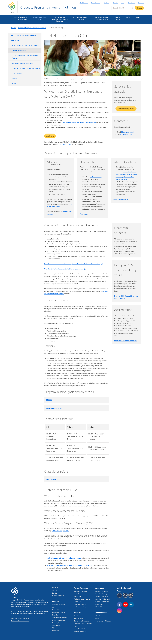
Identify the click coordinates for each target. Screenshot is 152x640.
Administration (78, 618)
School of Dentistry (101, 596)
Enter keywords (117, 12)
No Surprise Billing (80, 607)
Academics (99, 588)
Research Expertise (80, 631)
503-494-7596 (127, 135)
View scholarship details (126, 109)
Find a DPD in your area (60, 531)
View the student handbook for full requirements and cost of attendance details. (72, 264)
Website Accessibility (59, 612)
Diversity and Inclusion (59, 617)
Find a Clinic (77, 596)
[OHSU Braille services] (120, 597)
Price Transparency (80, 604)
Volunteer (55, 630)
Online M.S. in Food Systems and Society (101, 18)
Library (76, 626)
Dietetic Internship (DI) (39, 18)
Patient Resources (81, 588)
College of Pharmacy (102, 601)
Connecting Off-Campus (103, 621)
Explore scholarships (120, 199)
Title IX (54, 628)
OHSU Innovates (79, 629)
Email (97, 618)
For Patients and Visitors (82, 599)
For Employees (101, 612)
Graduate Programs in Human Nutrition (48, 7)
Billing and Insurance (80, 591)
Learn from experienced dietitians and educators (79, 122)
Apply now (50, 136)
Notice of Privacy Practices (20, 618)
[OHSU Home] (12, 7)
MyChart (106, 3)
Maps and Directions (58, 604)
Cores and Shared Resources (83, 623)
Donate (115, 3)
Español (54, 593)
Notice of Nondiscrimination (20, 621)
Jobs (122, 3)
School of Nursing (101, 594)
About (138, 17)
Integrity (55, 615)
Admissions (99, 604)
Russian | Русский (58, 595)
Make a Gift (56, 610)
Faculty (128, 17)
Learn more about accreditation (125, 341)
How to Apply (117, 18)
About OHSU (57, 601)
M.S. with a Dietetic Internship (80, 18)
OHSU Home (84, 3)
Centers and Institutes (81, 621)
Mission (49, 400)
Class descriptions (53, 479)
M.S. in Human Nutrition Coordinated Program (60, 19)
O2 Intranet (99, 616)
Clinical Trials (78, 601)
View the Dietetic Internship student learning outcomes (63, 269)
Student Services (101, 607)
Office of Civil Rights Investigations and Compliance (59, 622)
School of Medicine (101, 591)
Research (77, 612)
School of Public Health (102, 599)
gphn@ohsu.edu (65, 144)
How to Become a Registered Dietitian (20, 18)
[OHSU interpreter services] (131, 597)
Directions (131, 3)
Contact (141, 3)
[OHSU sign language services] (125, 597)
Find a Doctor (95, 3)
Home (13, 28)
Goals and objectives (54, 408)
